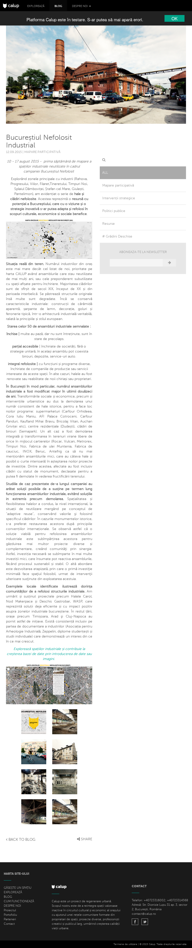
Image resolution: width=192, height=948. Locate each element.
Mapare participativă (118, 185)
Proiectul (10, 910)
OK (175, 18)
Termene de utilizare (125, 944)
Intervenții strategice (118, 198)
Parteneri (10, 919)
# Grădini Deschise (117, 236)
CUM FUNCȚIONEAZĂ (19, 901)
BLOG (8, 896)
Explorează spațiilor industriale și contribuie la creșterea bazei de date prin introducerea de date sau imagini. (49, 654)
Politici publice (113, 211)
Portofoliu (10, 914)
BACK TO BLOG (21, 839)
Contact (9, 924)
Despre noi (80, 6)
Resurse (108, 224)
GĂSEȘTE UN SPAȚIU (18, 888)
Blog (58, 6)
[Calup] (135, 922)
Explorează (35, 6)
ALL (105, 172)
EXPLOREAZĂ (13, 892)
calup (13, 5)
